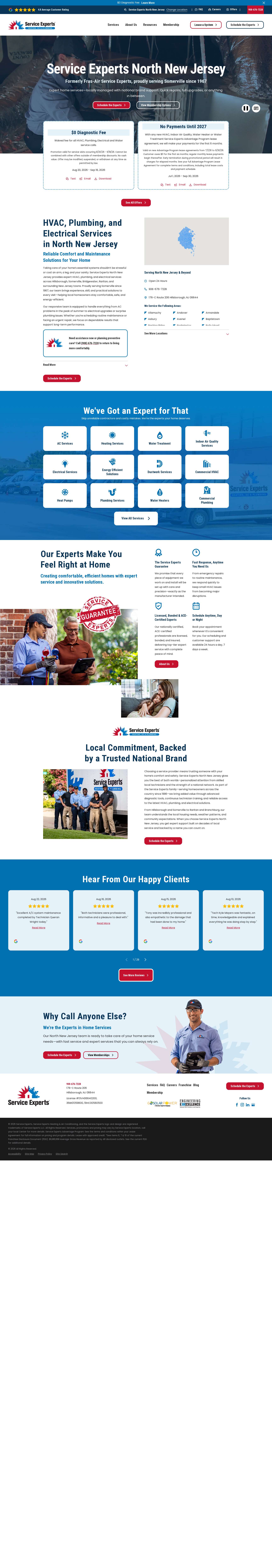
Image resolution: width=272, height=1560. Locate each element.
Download (105, 178)
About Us (164, 664)
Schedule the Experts (243, 24)
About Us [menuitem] (131, 25)
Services (152, 1085)
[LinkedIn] (247, 1104)
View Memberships (99, 1055)
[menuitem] (14, 1154)
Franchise (185, 1085)
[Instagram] (242, 1104)
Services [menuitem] (113, 25)
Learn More (148, 2)
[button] (256, 108)
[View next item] (145, 959)
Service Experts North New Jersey (146, 9)
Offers (233, 9)
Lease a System (204, 24)
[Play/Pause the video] (246, 108)
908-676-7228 (255, 9)
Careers (216, 9)
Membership (155, 1092)
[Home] (31, 24)
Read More (38, 927)
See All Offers (134, 202)
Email (87, 178)
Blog (196, 1085)
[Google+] (253, 1104)
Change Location (176, 9)
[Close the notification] (264, 3)
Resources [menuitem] (150, 25)
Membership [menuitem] (171, 25)
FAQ (201, 9)
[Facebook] (237, 1104)
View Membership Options (156, 105)
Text (73, 178)
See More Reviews (133, 975)
